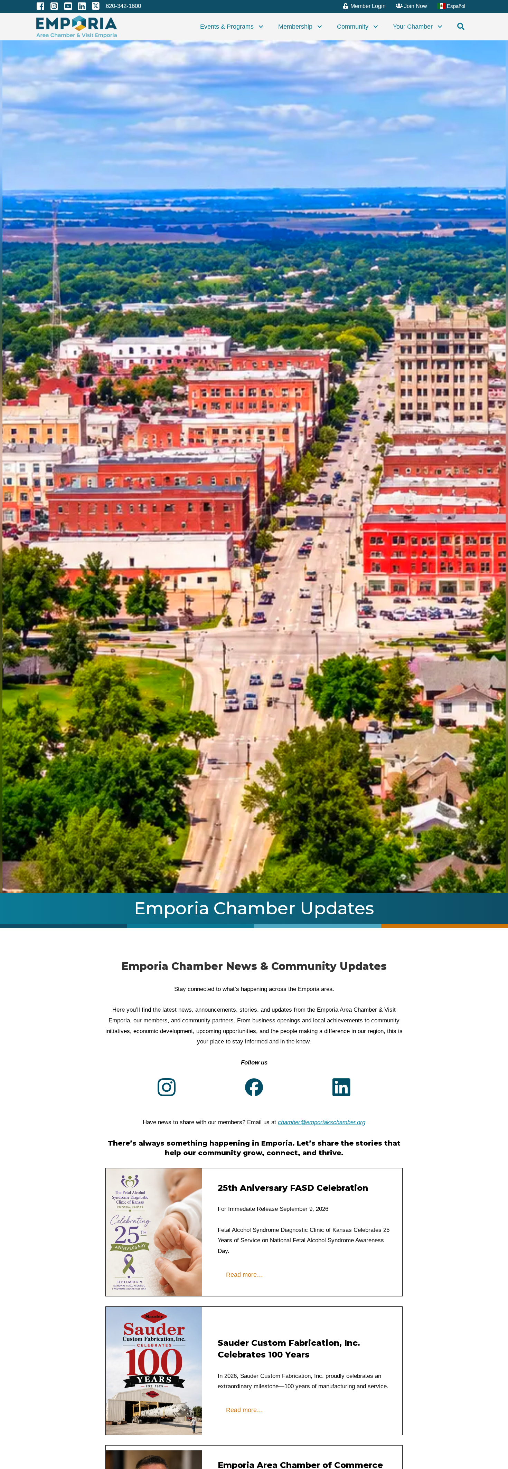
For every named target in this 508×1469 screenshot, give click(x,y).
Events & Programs (227, 26)
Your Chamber (413, 26)
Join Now (415, 6)
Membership (295, 26)
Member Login (367, 6)
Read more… (244, 1274)
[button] (261, 26)
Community (352, 26)
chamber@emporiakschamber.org (321, 1122)
